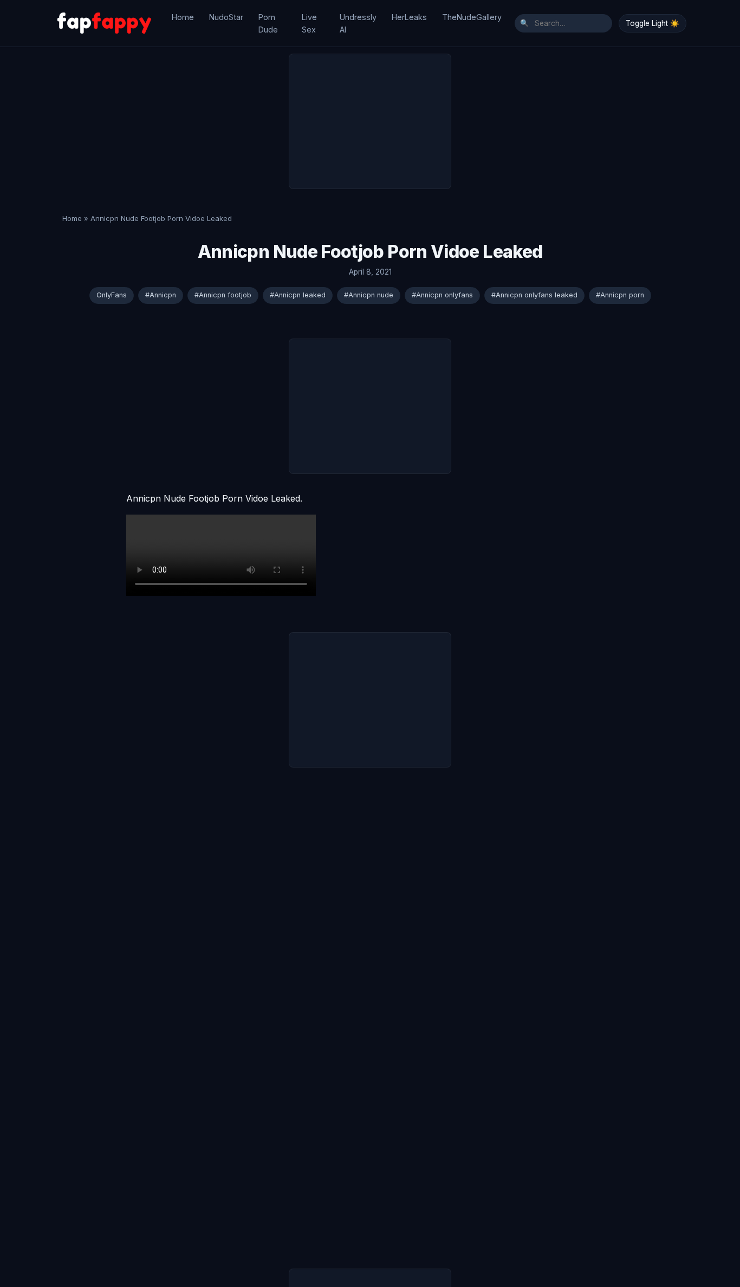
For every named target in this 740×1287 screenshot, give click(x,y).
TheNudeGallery (472, 17)
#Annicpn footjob (222, 295)
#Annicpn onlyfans (442, 295)
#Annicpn (160, 295)
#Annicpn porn (620, 295)
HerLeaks (409, 17)
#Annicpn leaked (298, 295)
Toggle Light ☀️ (652, 23)
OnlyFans (111, 295)
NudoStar (226, 17)
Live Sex (309, 23)
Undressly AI (358, 23)
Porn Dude (268, 23)
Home (183, 17)
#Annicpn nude (368, 295)
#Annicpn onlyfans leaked (534, 295)
